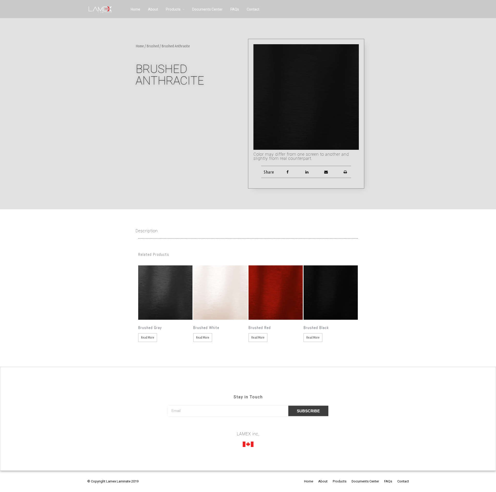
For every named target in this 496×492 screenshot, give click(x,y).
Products (173, 9)
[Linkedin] (257, 427)
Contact (253, 9)
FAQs (234, 9)
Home (135, 9)
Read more (147, 337)
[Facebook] (238, 427)
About (153, 9)
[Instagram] (248, 427)
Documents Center (207, 9)
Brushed (152, 46)
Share (269, 172)
